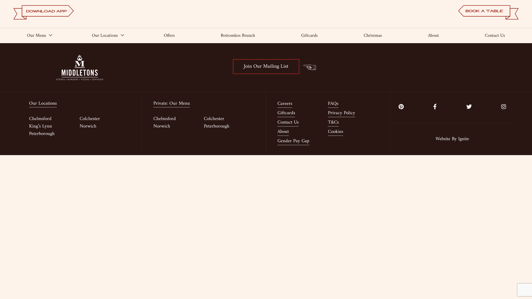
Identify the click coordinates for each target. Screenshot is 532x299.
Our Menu (36, 35)
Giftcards (309, 35)
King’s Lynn (40, 126)
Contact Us (495, 35)
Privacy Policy (341, 113)
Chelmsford (40, 119)
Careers (284, 104)
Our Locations (105, 35)
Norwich (88, 126)
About (433, 35)
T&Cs (333, 123)
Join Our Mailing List (266, 66)
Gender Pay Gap (293, 141)
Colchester (90, 119)
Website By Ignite (452, 139)
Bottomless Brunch (238, 35)
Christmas (373, 35)
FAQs (333, 104)
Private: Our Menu (171, 104)
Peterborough (42, 134)
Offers (169, 35)
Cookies (335, 132)
